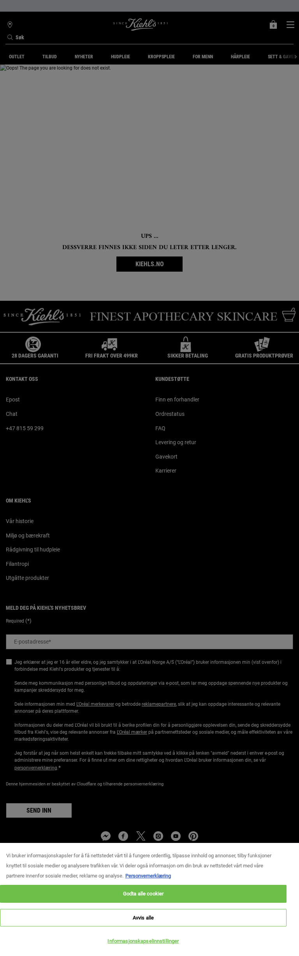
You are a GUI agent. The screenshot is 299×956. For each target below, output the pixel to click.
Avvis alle (143, 918)
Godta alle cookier (143, 894)
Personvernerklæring (148, 876)
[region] (149, 899)
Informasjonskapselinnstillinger (143, 941)
